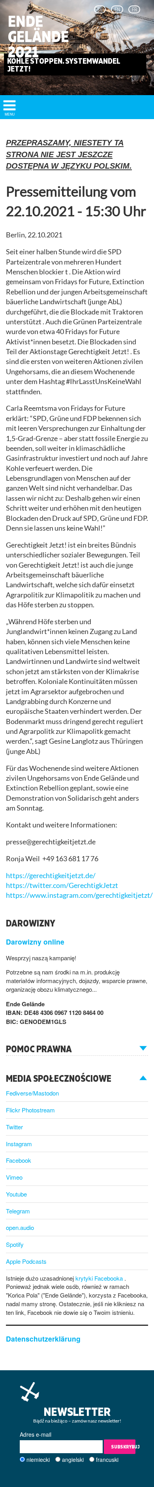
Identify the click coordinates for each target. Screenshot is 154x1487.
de (100, 9)
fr (134, 9)
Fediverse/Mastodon (32, 1093)
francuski (107, 1459)
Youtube (16, 1194)
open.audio (20, 1227)
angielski (73, 1459)
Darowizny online (35, 942)
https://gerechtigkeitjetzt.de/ (51, 875)
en (117, 9)
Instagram (19, 1144)
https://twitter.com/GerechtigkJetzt (62, 885)
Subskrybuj (123, 1447)
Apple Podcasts (26, 1261)
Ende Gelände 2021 (38, 36)
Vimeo (14, 1177)
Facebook (18, 1160)
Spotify (15, 1244)
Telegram (18, 1211)
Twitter (14, 1127)
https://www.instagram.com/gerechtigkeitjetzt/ (79, 895)
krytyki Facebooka (99, 1278)
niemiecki (38, 1459)
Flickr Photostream (30, 1110)
